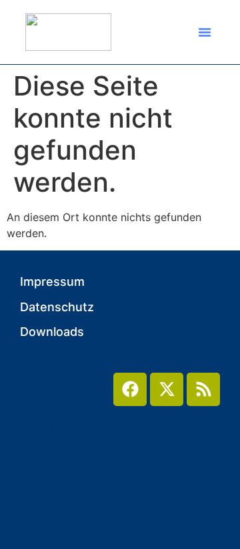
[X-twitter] (166, 389)
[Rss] (203, 389)
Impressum (52, 282)
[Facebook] (130, 389)
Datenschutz (57, 307)
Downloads (52, 332)
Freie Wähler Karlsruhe (76, 434)
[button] (205, 32)
